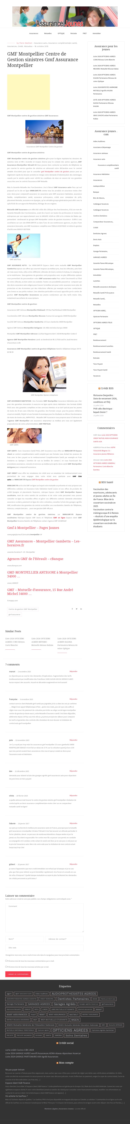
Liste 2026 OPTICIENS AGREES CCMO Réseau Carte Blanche (15, 642)
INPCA (36, 1009)
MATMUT (74, 1014)
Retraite (74, 33)
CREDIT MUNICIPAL (47, 999)
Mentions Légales (51, 1109)
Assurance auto (40, 43)
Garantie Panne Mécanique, (103, 269)
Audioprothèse (99, 186)
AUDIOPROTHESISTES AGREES (74, 993)
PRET (85, 33)
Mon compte (66, 1062)
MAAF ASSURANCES (17, 1014)
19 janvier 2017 (23, 823)
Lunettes (96, 281)
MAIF (42, 1014)
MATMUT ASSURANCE (90, 1014)
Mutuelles (48, 33)
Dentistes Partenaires (73, 999)
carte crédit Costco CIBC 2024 (19, 1049)
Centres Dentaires (100, 216)
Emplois (96, 245)
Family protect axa (108, 999)
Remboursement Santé (102, 352)
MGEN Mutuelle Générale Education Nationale (78, 1025)
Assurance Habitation (101, 174)
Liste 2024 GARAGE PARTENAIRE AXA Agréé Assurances (31, 1056)
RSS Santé (107, 482)
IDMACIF (28, 1009)
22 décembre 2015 (21, 771)
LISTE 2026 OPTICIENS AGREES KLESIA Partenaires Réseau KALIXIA (104, 103)
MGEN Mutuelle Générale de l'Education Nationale (30, 1025)
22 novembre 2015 (22, 740)
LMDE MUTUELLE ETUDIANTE (62, 1009)
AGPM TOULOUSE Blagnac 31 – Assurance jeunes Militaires (104, 450)
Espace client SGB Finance (17, 1082)
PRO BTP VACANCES (24, 1035)
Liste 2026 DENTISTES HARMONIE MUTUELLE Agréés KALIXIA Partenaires (105, 90)
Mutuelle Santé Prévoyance (103, 293)
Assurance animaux (100, 153)
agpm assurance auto (23, 994)
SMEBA (58, 1035)
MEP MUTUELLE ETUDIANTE (54, 1020)
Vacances (97, 376)
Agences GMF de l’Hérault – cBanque (35, 559)
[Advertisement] (28, 92)
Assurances (33, 33)
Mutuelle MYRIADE (115, 1025)
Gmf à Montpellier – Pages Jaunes (33, 528)
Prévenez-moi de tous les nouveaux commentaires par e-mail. (30, 961)
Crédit (20, 46)
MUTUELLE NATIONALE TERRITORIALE (20, 1030)
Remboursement (99, 340)
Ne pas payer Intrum (15, 1069)
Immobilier (97, 33)
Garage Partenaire (15, 1004)
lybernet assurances (85, 1009)
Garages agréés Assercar (88, 1004)
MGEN (75, 1019)
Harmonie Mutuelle (14, 1009)
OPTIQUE (61, 33)
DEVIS (95, 999)
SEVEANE (38, 1035)
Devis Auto (97, 239)
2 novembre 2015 (24, 671)
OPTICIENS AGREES (70, 1030)
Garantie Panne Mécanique (103, 263)
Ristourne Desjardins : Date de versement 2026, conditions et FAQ (105, 398)
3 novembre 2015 (26, 699)
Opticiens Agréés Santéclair (103, 1030)
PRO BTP (10, 1035)
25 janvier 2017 (23, 864)
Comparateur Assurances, (103, 222)
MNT (103, 1025)
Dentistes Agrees (100, 233)
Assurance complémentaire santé (62, 43)
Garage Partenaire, (100, 251)
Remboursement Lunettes (103, 346)
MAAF (99, 1009)
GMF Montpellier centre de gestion (45, 479)
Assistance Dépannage (102, 147)
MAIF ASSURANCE (57, 1014)
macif (33, 1015)
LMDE (45, 1009)
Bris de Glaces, (99, 198)
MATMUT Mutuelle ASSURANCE (18, 1020)
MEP (35, 1020)
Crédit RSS (107, 388)
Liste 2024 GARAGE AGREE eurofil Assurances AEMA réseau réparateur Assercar (43, 1053)
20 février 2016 (22, 796)
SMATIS (48, 1035)
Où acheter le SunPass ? (16, 1096)
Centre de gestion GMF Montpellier (23, 609)
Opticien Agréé (43, 1030)
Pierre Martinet (25, 43)
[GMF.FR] (52, 194)
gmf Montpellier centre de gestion (55, 171)
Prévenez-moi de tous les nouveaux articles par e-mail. (28, 967)
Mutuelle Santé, (99, 299)
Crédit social (66, 1042)
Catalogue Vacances (101, 204)
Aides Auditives (99, 141)
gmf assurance (14, 614)
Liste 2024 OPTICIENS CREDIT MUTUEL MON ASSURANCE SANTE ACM (105, 438)
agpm (9, 994)
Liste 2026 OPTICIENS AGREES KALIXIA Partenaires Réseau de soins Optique (104, 78)
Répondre (73, 671)
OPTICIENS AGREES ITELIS (102, 322)
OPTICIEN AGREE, (99, 310)
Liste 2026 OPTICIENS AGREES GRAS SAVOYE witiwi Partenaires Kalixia (105, 115)
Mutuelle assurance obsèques (104, 287)
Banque (96, 192)
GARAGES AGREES (100, 257)
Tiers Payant (98, 364)
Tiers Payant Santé (100, 370)
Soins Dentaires (76, 1035)
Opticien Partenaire (100, 316)
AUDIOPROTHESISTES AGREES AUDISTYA (21, 999)
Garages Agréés (65, 1004)
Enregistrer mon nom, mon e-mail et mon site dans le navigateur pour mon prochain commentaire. (43, 955)
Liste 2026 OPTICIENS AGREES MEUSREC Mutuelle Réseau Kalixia (42, 642)
